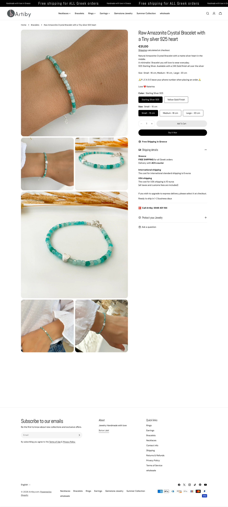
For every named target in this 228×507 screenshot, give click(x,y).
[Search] (207, 13)
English (24, 484)
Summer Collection (136, 491)
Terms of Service (154, 465)
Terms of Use (55, 442)
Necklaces (151, 440)
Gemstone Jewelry (114, 491)
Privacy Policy (153, 460)
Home (23, 25)
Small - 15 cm (148, 113)
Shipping (142, 50)
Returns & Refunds (155, 455)
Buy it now (172, 132)
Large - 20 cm (193, 113)
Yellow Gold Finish (176, 99)
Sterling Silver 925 (150, 99)
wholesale (151, 470)
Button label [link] (104, 430)
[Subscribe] (79, 435)
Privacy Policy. (69, 442)
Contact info (152, 445)
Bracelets (35, 25)
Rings (149, 425)
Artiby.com (34, 491)
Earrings (150, 430)
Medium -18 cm (170, 113)
